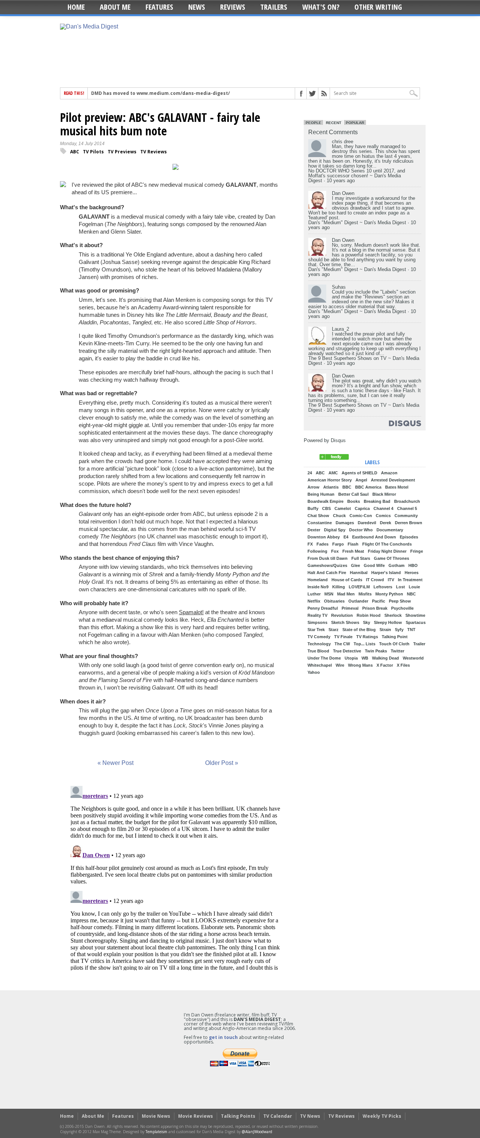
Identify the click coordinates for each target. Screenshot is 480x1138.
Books (353, 501)
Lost (400, 587)
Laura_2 (340, 329)
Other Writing (378, 7)
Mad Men (346, 594)
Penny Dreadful (323, 608)
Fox (335, 551)
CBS (326, 509)
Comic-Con (361, 516)
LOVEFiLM (359, 587)
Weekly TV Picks (382, 1116)
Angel (361, 480)
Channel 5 (407, 509)
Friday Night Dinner (387, 551)
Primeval (350, 608)
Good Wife (374, 566)
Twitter (397, 651)
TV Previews (122, 151)
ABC (74, 151)
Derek (385, 523)
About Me (115, 7)
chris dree (342, 141)
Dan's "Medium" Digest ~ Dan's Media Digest (357, 222)
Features (159, 7)
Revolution (342, 615)
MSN (328, 594)
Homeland (318, 580)
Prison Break (374, 608)
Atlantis (331, 487)
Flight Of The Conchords (387, 544)
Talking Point (395, 637)
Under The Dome (324, 658)
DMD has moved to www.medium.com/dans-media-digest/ (160, 93)
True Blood (318, 651)
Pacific (378, 601)
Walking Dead (385, 658)
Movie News (156, 1116)
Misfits (365, 594)
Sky (366, 623)
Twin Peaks (376, 651)
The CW (342, 644)
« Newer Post (116, 763)
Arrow (314, 487)
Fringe (416, 551)
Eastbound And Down (374, 537)
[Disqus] (175, 876)
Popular (355, 123)
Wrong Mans (360, 665)
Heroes (411, 573)
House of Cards (347, 580)
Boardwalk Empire (326, 501)
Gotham (396, 566)
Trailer (419, 644)
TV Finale (343, 637)
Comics (383, 516)
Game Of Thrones (391, 558)
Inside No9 (318, 587)
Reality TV (317, 615)
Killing (338, 587)
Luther (314, 594)
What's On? (320, 7)
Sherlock (393, 615)
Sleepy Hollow (388, 623)
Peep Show (400, 601)
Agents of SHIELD (359, 473)
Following (317, 551)
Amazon (389, 473)
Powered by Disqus (325, 440)
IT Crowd (375, 580)
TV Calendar (277, 1116)
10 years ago (341, 180)
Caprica (362, 509)
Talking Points (238, 1116)
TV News (310, 1116)
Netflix (314, 601)
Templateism (156, 1131)
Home (76, 7)
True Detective (347, 651)
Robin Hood (369, 615)
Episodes (409, 537)
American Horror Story (330, 480)
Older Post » (221, 763)
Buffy (313, 509)
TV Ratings (367, 637)
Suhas (339, 287)
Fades (322, 544)
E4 (346, 537)
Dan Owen (343, 193)
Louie (414, 587)
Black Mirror (384, 494)
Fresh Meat (353, 551)
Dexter (314, 530)
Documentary (389, 530)
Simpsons (317, 623)
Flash (353, 544)
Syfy (399, 630)
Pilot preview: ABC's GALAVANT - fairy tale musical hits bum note (160, 124)
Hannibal (359, 573)
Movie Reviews (195, 1116)
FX (310, 544)
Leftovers (383, 587)
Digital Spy (334, 530)
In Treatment (410, 580)
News (196, 7)
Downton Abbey (324, 537)
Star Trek (316, 630)
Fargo (338, 544)
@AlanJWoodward (257, 1131)
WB (365, 658)
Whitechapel (320, 665)
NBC (411, 594)
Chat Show (318, 516)
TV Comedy (319, 637)
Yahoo (314, 672)
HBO (413, 566)
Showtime (415, 615)
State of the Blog (359, 630)
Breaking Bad (377, 501)
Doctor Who (361, 530)
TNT (411, 630)
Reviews (232, 7)
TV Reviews (153, 151)
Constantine (320, 523)
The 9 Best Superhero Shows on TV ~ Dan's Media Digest (363, 360)
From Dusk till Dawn (328, 558)
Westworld (413, 658)
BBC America (368, 487)
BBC (346, 487)
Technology (319, 644)
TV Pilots (93, 151)
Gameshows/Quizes (327, 566)
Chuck (339, 516)
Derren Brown (408, 523)
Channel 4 (383, 509)
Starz (333, 630)
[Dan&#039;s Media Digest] (334, 458)
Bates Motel (396, 487)
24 (310, 473)
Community (406, 516)
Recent (333, 123)
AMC (333, 473)
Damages (345, 523)
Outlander (358, 601)
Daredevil (367, 523)
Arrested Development (393, 480)
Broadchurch (407, 501)
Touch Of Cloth (394, 644)
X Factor (384, 665)
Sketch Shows (345, 623)
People (313, 123)
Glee (355, 566)
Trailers (273, 7)
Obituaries (334, 601)
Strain (385, 630)
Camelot (342, 509)
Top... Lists (364, 644)
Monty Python (389, 594)
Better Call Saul (353, 494)
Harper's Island (386, 573)
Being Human (321, 494)
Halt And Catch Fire (327, 573)
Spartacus (416, 623)
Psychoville (402, 608)
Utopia (351, 658)
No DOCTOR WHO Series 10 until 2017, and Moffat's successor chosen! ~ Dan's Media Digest (356, 175)
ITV (391, 580)
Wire (340, 665)
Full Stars (360, 558)
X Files (403, 665)
